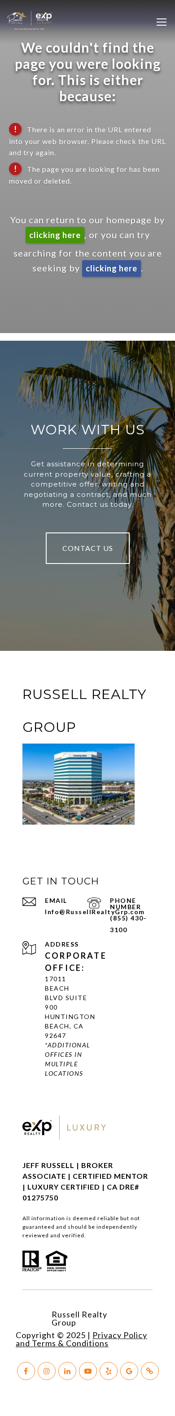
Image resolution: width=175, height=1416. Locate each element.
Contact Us (87, 548)
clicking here (55, 235)
